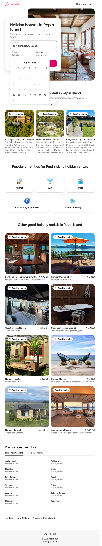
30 (45, 95)
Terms (54, 541)
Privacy (46, 541)
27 (30, 95)
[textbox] (21, 55)
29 (40, 95)
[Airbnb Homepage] (12, 4)
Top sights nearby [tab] (35, 453)
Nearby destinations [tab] (14, 453)
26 (24, 95)
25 (19, 95)
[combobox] (33, 45)
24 (14, 95)
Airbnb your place (84, 4)
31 (14, 100)
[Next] (55, 105)
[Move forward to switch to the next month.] (45, 63)
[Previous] (45, 105)
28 (35, 95)
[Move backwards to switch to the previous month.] (14, 63)
